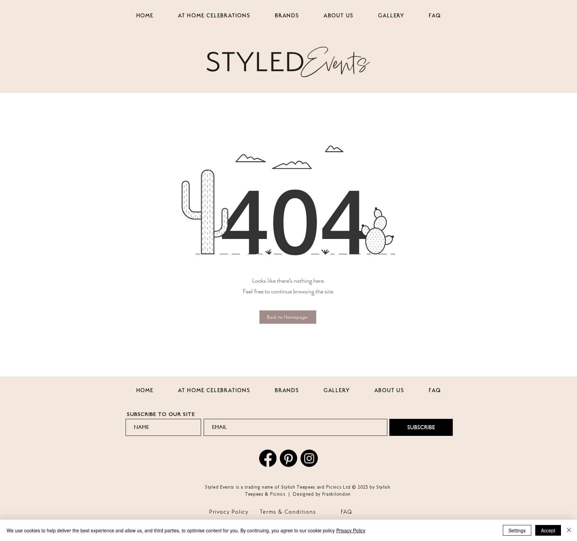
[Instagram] (309, 458)
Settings (517, 530)
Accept (548, 530)
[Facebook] (267, 458)
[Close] (569, 530)
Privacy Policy (350, 530)
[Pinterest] (288, 458)
